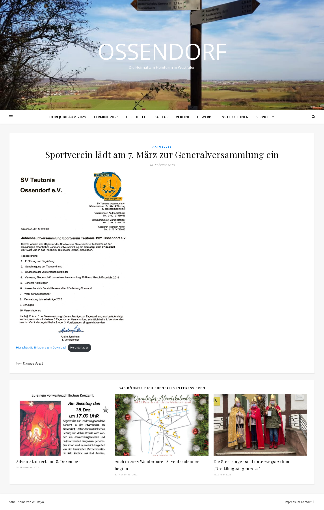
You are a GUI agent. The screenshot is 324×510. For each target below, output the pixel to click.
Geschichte (137, 117)
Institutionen (235, 117)
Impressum (292, 502)
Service (262, 117)
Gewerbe (205, 117)
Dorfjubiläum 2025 (67, 117)
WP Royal (38, 502)
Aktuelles (162, 146)
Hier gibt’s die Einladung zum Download (41, 347)
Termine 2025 (106, 117)
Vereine (183, 117)
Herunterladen (79, 347)
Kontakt (306, 502)
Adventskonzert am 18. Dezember (48, 461)
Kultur (162, 117)
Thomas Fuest (33, 363)
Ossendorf (162, 51)
